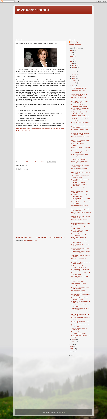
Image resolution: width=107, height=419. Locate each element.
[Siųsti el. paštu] (48, 162)
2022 (71, 59)
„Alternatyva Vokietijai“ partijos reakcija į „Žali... (79, 329)
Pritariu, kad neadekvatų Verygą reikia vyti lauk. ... (79, 155)
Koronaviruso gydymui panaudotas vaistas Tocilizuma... (80, 263)
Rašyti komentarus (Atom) (30, 240)
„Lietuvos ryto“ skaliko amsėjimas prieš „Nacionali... (80, 287)
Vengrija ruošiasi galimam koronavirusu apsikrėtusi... (79, 332)
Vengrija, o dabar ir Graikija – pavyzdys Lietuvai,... (79, 284)
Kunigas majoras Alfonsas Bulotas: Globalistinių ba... (80, 270)
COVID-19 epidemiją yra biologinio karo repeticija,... (80, 148)
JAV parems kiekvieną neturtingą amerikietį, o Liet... (80, 176)
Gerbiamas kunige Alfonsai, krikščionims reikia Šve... (78, 266)
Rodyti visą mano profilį (75, 44)
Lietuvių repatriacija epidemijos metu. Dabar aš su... (79, 162)
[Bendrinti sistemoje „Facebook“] (53, 162)
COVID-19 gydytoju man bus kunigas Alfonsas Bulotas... (79, 87)
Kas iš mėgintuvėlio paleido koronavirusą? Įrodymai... (78, 98)
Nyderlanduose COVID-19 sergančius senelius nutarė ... (79, 105)
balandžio (74, 83)
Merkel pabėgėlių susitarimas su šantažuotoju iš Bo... (79, 298)
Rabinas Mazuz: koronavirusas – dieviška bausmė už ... (80, 245)
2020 (71, 63)
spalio (73, 69)
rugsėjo (74, 72)
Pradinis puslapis (41, 237)
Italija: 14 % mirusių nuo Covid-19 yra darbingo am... (80, 151)
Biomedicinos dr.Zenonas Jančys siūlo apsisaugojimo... (80, 134)
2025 (71, 52)
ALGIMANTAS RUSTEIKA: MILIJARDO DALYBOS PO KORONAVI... (79, 184)
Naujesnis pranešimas (24, 237)
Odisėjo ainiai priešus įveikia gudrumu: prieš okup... (78, 238)
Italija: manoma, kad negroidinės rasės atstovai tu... (80, 141)
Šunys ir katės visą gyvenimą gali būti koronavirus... (80, 165)
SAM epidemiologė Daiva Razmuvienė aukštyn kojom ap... (80, 116)
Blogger (62, 412)
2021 (71, 61)
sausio (73, 341)
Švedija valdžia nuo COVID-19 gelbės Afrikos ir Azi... (79, 95)
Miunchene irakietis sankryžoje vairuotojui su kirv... (79, 220)
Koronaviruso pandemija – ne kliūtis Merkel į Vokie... (80, 217)
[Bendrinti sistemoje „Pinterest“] (55, 162)
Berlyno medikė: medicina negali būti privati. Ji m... (80, 109)
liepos (73, 76)
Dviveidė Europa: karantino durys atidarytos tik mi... (80, 195)
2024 (71, 54)
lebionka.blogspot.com (76, 42)
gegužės (74, 80)
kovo (73, 85)
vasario (74, 339)
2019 (71, 344)
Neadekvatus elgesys (77, 312)
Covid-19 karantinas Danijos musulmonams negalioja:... (79, 158)
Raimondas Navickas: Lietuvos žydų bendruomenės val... (80, 231)
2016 (71, 351)
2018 (71, 346)
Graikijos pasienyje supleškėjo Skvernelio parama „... (79, 112)
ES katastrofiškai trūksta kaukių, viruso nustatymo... (79, 169)
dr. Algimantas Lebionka (33, 10)
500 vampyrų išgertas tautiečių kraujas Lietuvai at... (79, 130)
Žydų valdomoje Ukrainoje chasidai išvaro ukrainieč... (80, 252)
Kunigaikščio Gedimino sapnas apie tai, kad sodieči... (80, 318)
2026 (71, 50)
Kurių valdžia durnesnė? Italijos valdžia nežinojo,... (79, 102)
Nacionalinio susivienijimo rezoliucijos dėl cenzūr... (78, 280)
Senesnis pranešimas (57, 237)
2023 (71, 56)
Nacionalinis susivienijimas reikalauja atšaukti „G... (78, 291)
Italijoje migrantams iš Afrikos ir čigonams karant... (79, 206)
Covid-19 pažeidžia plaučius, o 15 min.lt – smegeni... (80, 241)
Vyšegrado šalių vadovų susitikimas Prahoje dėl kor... (80, 309)
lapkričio (74, 67)
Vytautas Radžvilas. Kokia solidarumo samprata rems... (79, 91)
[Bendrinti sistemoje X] (51, 162)
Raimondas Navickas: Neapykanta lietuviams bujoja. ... (80, 234)
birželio (74, 78)
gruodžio (74, 65)
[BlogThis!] (50, 162)
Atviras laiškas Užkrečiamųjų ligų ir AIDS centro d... (80, 248)
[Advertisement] (53, 26)
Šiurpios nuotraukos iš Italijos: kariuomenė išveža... (79, 188)
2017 (71, 349)
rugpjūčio (74, 74)
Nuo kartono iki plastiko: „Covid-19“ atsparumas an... (80, 209)
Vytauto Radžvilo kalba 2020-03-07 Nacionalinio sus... (80, 273)
